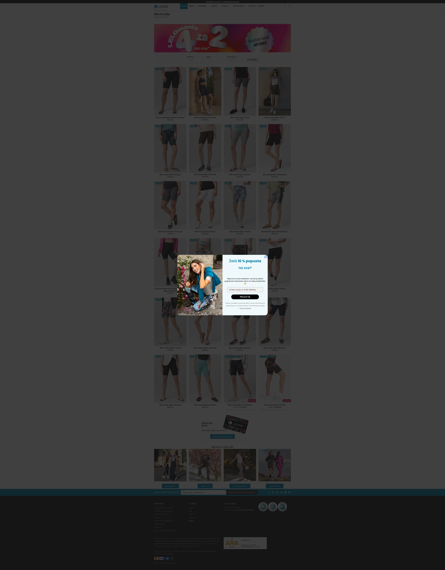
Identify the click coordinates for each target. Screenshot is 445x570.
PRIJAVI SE (245, 296)
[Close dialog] (265, 257)
